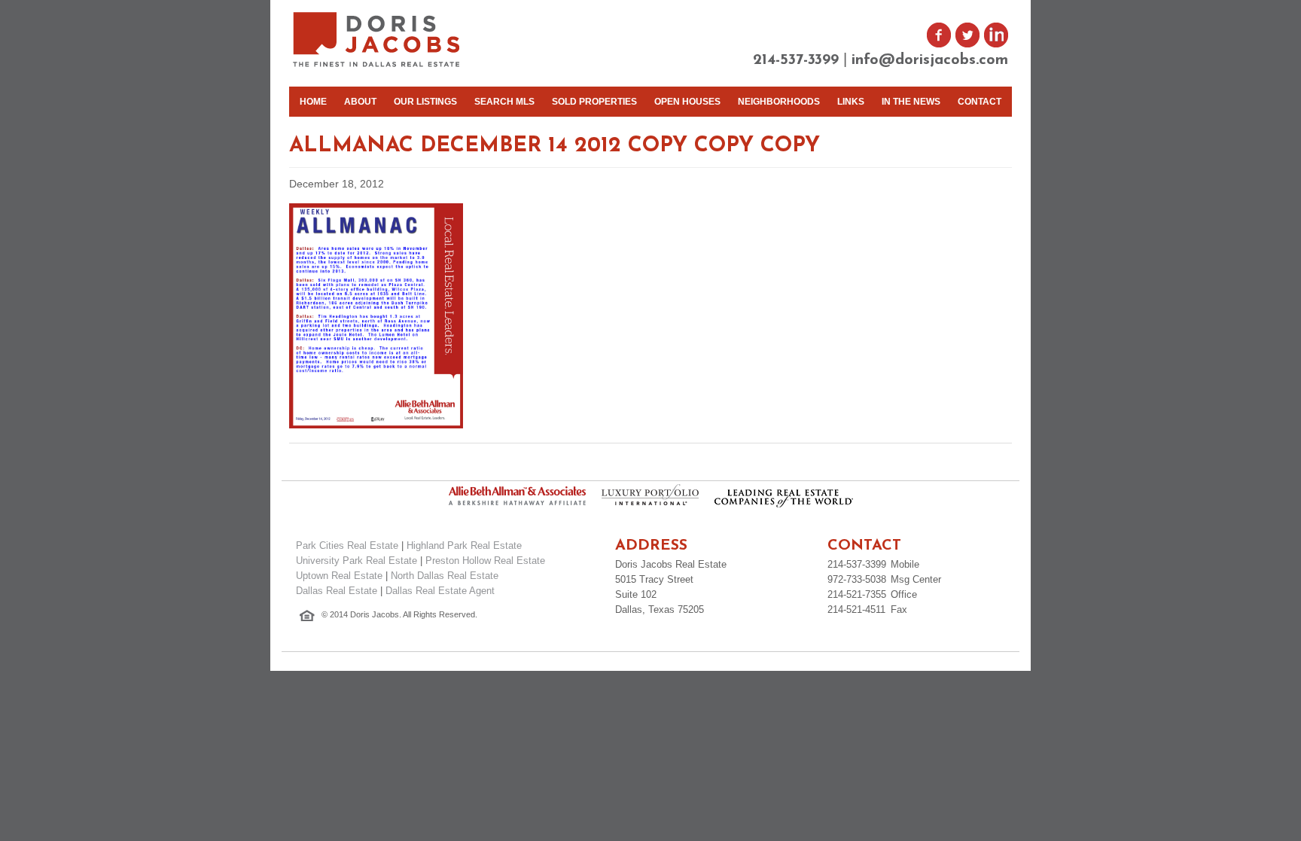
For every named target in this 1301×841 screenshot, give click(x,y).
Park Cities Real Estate (347, 545)
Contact (979, 101)
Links (850, 101)
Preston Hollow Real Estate (485, 560)
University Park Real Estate (356, 560)
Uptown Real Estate (339, 575)
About (360, 101)
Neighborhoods (779, 101)
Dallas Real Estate (336, 590)
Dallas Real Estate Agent (440, 590)
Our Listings (425, 101)
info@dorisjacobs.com (930, 60)
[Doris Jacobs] (377, 65)
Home (313, 101)
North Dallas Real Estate (444, 575)
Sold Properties (594, 101)
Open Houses (687, 101)
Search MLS (504, 101)
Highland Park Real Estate (464, 545)
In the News (911, 101)
